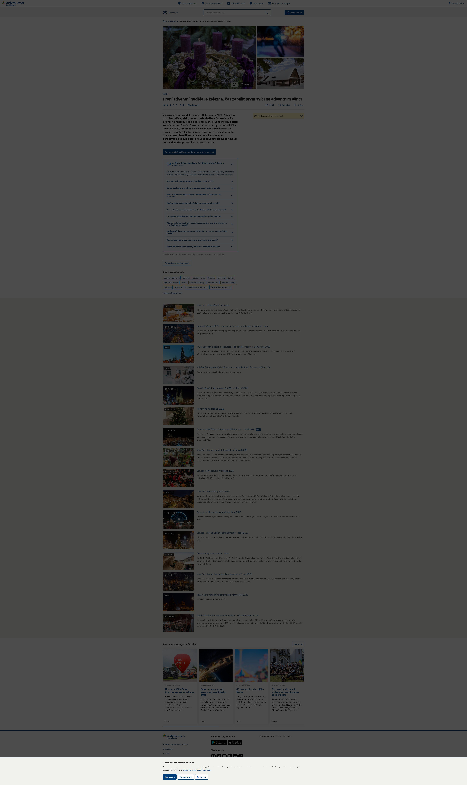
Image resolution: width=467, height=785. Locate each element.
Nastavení (201, 777)
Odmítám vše (186, 777)
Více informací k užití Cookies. (197, 770)
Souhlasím (170, 777)
